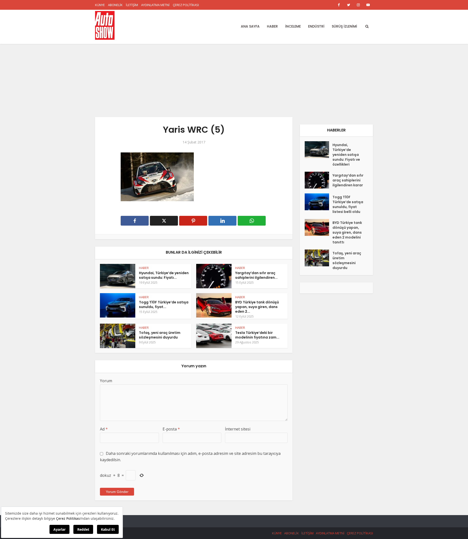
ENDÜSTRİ (316, 26)
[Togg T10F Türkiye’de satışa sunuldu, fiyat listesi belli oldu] (318, 201)
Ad (104, 429)
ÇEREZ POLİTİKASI (186, 5)
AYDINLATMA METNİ (155, 5)
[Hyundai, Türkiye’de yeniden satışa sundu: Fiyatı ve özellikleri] (318, 149)
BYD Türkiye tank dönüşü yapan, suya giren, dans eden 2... (257, 307)
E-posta (171, 429)
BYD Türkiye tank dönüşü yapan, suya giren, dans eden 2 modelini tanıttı (347, 232)
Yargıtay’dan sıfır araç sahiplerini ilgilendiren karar (347, 180)
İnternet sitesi (237, 429)
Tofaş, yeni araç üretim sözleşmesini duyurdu (159, 335)
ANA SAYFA (250, 26)
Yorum (106, 380)
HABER (272, 26)
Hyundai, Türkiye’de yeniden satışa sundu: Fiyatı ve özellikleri (346, 154)
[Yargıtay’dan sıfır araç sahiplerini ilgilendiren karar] (318, 180)
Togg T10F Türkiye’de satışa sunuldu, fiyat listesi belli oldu (347, 204)
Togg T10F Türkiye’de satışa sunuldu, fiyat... (163, 304)
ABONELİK (115, 5)
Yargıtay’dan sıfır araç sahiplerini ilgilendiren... (256, 275)
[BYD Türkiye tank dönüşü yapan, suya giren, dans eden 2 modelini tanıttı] (318, 227)
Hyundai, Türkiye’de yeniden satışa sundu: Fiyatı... (164, 275)
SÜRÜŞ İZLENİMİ (344, 26)
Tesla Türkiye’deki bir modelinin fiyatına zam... (257, 335)
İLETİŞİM (132, 5)
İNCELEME (293, 26)
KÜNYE (100, 5)
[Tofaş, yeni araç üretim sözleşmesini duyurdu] (318, 258)
